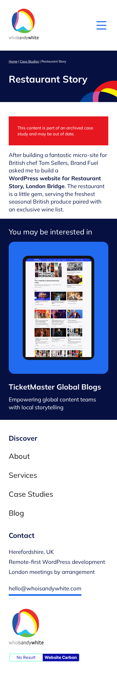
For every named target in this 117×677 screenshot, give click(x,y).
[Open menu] (101, 25)
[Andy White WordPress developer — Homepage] (24, 25)
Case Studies (29, 61)
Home (13, 61)
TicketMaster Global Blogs (55, 386)
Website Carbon (61, 657)
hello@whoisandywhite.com (45, 588)
